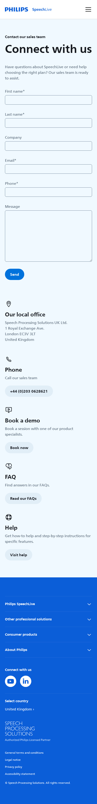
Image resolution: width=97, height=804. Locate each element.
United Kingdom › (19, 709)
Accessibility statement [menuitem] (20, 774)
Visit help (18, 555)
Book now (19, 447)
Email (10, 160)
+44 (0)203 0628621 (29, 391)
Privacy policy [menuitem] (13, 767)
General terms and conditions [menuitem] (24, 752)
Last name (14, 114)
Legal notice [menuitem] (13, 759)
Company (13, 137)
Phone (11, 183)
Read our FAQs (23, 498)
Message (12, 206)
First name (15, 91)
